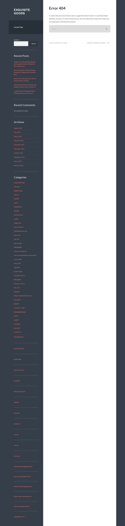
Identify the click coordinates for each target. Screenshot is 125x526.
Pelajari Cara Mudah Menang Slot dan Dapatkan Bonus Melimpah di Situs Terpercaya (24, 64)
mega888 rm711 (19, 517)
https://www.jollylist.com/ (22, 476)
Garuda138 (17, 247)
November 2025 (19, 149)
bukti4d (16, 402)
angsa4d (16, 292)
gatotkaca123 (18, 215)
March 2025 (18, 161)
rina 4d (16, 434)
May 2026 (17, 132)
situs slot (17, 288)
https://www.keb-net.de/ (22, 506)
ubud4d (16, 320)
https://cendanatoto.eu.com (23, 296)
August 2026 (18, 128)
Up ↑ (108, 43)
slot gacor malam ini (20, 251)
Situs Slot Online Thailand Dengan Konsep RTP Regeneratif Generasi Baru (25, 72)
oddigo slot (17, 223)
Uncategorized (18, 337)
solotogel (17, 324)
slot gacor (17, 186)
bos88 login (17, 359)
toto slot (16, 239)
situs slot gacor (19, 227)
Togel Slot (17, 267)
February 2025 (18, 165)
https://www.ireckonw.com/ (23, 496)
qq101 (16, 203)
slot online (17, 300)
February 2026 (18, 140)
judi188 (16, 304)
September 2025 (19, 157)
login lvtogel (18, 243)
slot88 (16, 219)
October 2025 (18, 153)
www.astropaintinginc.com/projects (25, 255)
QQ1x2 (16, 195)
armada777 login (19, 308)
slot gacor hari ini (19, 275)
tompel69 (17, 381)
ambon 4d (17, 424)
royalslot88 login (19, 182)
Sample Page (18, 27)
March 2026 (18, 136)
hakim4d (16, 413)
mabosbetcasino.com (20, 231)
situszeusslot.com (20, 312)
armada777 (17, 332)
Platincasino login (19, 391)
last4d (16, 316)
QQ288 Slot (18, 207)
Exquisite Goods (22, 11)
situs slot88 (17, 259)
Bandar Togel (18, 271)
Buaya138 (17, 263)
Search (16, 40)
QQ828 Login (18, 191)
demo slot (17, 235)
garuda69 (17, 328)
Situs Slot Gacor (19, 348)
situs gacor (17, 279)
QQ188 (16, 199)
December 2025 (19, 145)
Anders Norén (99, 43)
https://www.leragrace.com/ (23, 486)
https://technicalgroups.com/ (23, 466)
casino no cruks (19, 370)
